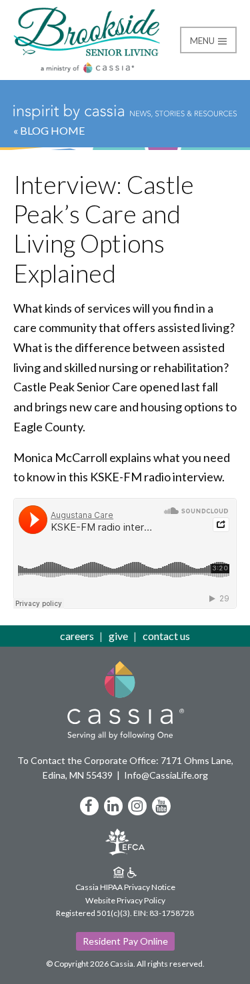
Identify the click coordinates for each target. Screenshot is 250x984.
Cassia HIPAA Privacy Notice (125, 887)
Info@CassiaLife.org (166, 775)
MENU (203, 40)
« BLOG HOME (49, 130)
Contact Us (166, 635)
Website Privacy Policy (125, 900)
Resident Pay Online (125, 941)
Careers (77, 635)
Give (118, 635)
